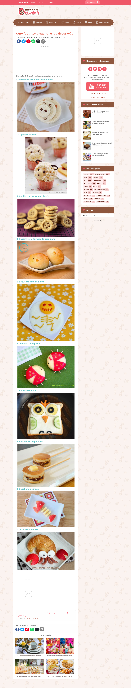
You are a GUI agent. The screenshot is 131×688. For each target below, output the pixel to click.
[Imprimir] (43, 41)
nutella (70, 613)
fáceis (58, 613)
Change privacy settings (97, 97)
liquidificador (101, 201)
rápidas (99, 183)
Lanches (39, 22)
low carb (97, 198)
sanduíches (22, 615)
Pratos (67, 22)
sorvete (86, 198)
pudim (85, 192)
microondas (87, 201)
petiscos (86, 189)
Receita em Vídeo (99, 189)
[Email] (38, 41)
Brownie (95, 192)
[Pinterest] (28, 41)
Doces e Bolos (24, 22)
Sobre (33, 2)
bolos (85, 177)
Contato (41, 2)
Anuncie (50, 2)
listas (95, 186)
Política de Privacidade (97, 93)
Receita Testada (100, 174)
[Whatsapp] (33, 41)
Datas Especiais (104, 22)
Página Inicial (23, 2)
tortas (86, 186)
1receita (86, 174)
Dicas (90, 22)
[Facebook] (19, 41)
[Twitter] (23, 41)
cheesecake (87, 195)
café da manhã (97, 180)
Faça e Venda (53, 22)
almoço (95, 177)
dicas (52, 613)
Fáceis (79, 22)
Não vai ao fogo (101, 195)
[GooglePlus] (104, 69)
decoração (45, 613)
